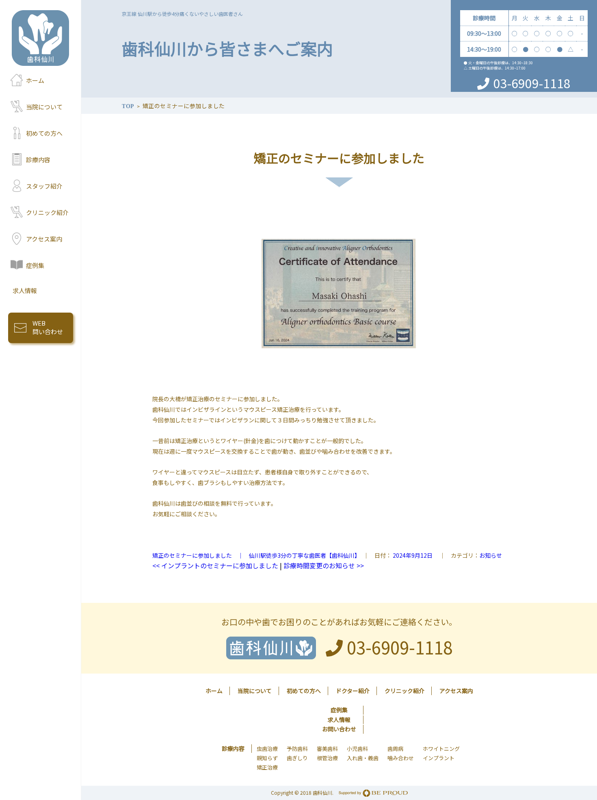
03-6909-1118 (532, 83)
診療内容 (38, 159)
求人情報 (25, 290)
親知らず (267, 758)
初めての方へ (44, 133)
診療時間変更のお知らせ (323, 565)
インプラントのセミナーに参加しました (215, 565)
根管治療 (327, 758)
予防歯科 (297, 748)
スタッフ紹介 (44, 186)
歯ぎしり (297, 758)
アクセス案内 (44, 239)
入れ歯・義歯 (363, 758)
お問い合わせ (339, 729)
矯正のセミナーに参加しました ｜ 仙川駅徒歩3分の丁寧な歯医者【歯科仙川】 (254, 555)
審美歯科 (327, 748)
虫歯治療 (267, 748)
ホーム (35, 80)
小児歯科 (357, 748)
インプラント (438, 758)
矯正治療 (267, 767)
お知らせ (490, 555)
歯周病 (395, 748)
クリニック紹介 (47, 212)
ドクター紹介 (353, 691)
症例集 (35, 265)
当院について (44, 106)
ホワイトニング (441, 748)
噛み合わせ (400, 758)
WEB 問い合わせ (47, 327)
